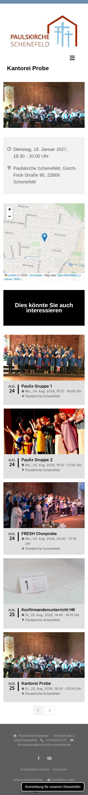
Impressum (60, 769)
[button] (44, 58)
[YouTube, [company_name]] (49, 758)
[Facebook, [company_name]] (39, 758)
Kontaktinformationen (35, 769)
